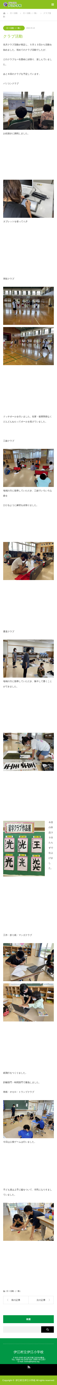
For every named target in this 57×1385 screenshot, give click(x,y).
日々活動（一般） (14, 28)
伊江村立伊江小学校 (29, 1352)
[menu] (52, 4)
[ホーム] (4, 12)
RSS (28, 1366)
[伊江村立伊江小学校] (22, 4)
